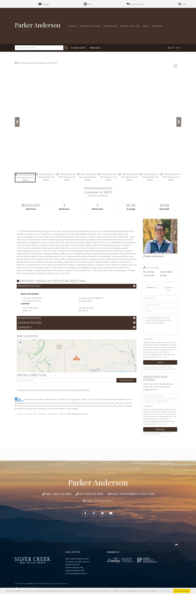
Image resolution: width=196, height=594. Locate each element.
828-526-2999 (79, 570)
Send (160, 362)
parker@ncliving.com (137, 494)
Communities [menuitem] (110, 26)
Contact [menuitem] (157, 26)
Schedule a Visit (168, 288)
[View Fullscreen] (20, 353)
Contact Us (151, 287)
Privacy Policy (161, 357)
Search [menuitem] (73, 26)
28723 (62, 414)
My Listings (148, 272)
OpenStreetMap (121, 371)
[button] (65, 47)
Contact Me (148, 275)
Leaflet (110, 371)
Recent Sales (166, 272)
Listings (28, 414)
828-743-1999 (62, 494)
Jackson (42, 414)
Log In (172, 48)
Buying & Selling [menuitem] (130, 26)
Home (20, 414)
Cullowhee (52, 414)
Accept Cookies (181, 591)
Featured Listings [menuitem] (90, 26)
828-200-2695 (152, 268)
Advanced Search (79, 48)
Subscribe (160, 429)
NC (35, 414)
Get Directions (126, 380)
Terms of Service (166, 369)
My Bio (163, 275)
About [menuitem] (146, 26)
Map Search (96, 48)
